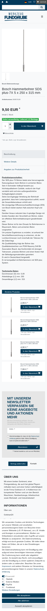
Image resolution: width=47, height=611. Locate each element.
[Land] (26, 2)
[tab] (23, 154)
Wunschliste (9, 133)
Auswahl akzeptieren (23, 606)
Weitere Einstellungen (11, 590)
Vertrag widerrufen (18, 464)
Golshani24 (8, 515)
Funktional (10, 587)
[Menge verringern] (10, 128)
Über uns (7, 510)
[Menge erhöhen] (10, 124)
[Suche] (41, 7)
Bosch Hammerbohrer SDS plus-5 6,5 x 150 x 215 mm (29, 298)
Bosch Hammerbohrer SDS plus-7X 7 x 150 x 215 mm (29, 364)
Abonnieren (22, 447)
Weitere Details (10, 162)
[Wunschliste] (34, 2)
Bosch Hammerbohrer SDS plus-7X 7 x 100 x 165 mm (29, 342)
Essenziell (10, 576)
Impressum (6, 566)
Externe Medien (12, 582)
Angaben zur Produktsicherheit (16, 169)
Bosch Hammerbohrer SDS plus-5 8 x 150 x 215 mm (29, 320)
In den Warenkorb (28, 126)
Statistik (9, 579)
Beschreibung (9, 154)
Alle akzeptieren (23, 595)
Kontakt (33, 464)
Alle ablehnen (23, 601)
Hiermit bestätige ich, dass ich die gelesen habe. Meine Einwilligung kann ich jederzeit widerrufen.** (25, 438)
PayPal (9, 584)
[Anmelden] (3, 2)
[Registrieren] (7, 2)
